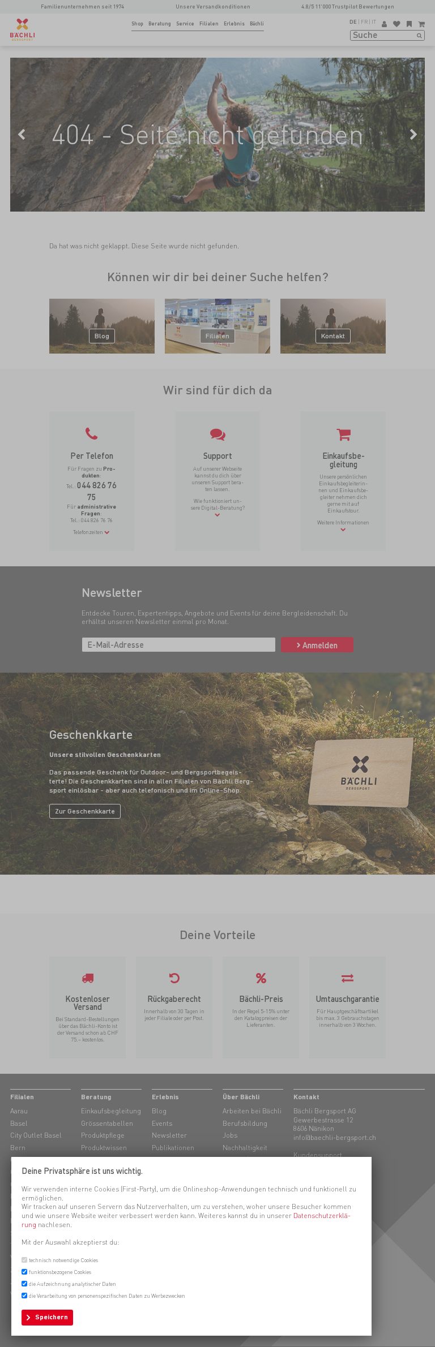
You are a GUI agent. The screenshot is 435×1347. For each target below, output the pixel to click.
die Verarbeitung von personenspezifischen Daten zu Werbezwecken (107, 1296)
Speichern (51, 1317)
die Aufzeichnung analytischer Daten (72, 1284)
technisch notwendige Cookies (63, 1260)
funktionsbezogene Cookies (60, 1272)
